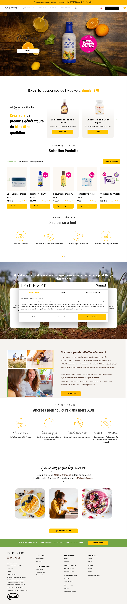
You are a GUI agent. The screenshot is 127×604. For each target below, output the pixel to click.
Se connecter (112, 8)
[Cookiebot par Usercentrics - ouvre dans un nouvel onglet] (97, 285)
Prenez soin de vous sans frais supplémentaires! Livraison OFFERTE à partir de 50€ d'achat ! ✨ (63, 2)
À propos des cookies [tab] (93, 292)
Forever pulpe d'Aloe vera (63, 194)
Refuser (35, 317)
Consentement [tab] (34, 292)
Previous (45, 118)
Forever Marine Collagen (87, 194)
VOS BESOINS (53, 8)
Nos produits (42, 8)
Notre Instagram (65, 530)
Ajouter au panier (17, 206)
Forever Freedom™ (38, 194)
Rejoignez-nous (66, 8)
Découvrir (62, 131)
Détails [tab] (63, 292)
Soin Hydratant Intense (16, 194)
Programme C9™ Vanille (110, 194)
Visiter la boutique (111, 161)
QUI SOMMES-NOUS (28, 8)
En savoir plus (98, 543)
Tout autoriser (92, 317)
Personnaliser (62, 317)
